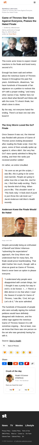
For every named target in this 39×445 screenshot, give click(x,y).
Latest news (13, 8)
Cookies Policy (16, 431)
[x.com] (10, 363)
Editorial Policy (16, 436)
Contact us (21, 433)
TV (4, 346)
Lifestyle (29, 425)
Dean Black (12, 34)
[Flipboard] (26, 363)
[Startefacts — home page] (5, 2)
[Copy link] (32, 363)
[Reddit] (15, 363)
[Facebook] (4, 363)
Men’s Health (15, 341)
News (5, 425)
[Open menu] (34, 2)
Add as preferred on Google (11, 30)
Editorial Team (6, 436)
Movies (19, 425)
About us (13, 433)
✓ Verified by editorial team (11, 27)
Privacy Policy (6, 431)
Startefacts (5, 8)
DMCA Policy (6, 433)
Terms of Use (26, 431)
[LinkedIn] (21, 363)
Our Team (28, 433)
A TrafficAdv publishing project (23, 441)
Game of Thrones (13, 346)
